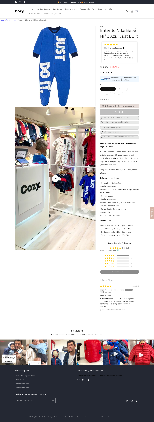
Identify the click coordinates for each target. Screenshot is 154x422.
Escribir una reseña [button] (120, 272)
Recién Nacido (109, 89)
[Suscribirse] (53, 400)
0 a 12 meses (11, 20)
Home (2, 20)
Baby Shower (19, 380)
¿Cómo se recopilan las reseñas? (113, 309)
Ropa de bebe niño (22, 384)
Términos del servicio (91, 416)
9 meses (118, 94)
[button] (88, 9)
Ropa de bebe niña (22, 388)
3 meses (123, 89)
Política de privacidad (75, 416)
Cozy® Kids (35, 417)
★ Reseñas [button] (152, 213)
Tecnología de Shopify (45, 417)
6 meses (106, 94)
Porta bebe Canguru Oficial (25, 376)
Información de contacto (119, 416)
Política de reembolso (60, 416)
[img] (105, 286)
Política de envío (104, 416)
